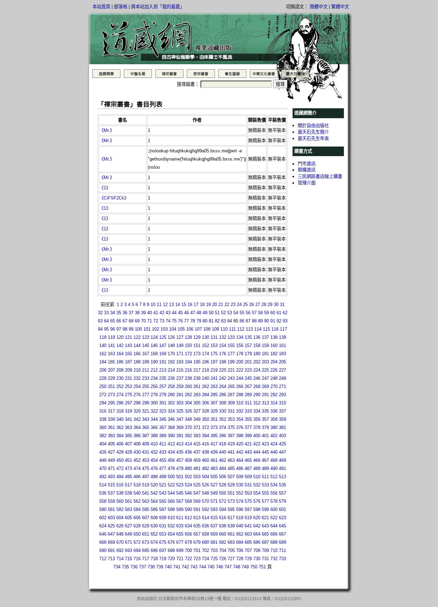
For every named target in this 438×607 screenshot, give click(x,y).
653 (162, 534)
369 (179, 427)
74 (168, 320)
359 (282, 419)
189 (145, 361)
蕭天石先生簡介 (313, 132)
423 (265, 443)
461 (214, 460)
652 (154, 534)
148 (171, 345)
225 (265, 370)
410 (154, 443)
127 (179, 337)
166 (137, 353)
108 (206, 329)
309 (231, 402)
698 (171, 550)
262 (205, 386)
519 (145, 484)
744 (202, 566)
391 (179, 435)
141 (111, 345)
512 (274, 476)
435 (179, 452)
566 (171, 501)
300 (154, 402)
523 (179, 484)
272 (102, 394)
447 (282, 452)
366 (154, 427)
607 (145, 517)
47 (192, 312)
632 (171, 525)
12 (165, 304)
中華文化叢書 (264, 74)
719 (162, 558)
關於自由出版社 (313, 125)
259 (179, 386)
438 (205, 452)
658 (205, 534)
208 (120, 370)
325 (179, 411)
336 (274, 411)
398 (239, 435)
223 (248, 370)
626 (120, 525)
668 (102, 542)
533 (265, 484)
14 (177, 304)
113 (249, 329)
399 (248, 435)
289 (248, 394)
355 (248, 419)
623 (282, 517)
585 (145, 509)
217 (197, 370)
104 (172, 329)
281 (179, 394)
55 (242, 312)
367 (162, 427)
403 (282, 435)
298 (137, 402)
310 (239, 402)
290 (256, 394)
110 (224, 329)
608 (154, 517)
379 (265, 427)
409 (145, 443)
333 (248, 411)
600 (274, 509)
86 (242, 320)
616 (222, 517)
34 (112, 312)
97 (118, 329)
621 (265, 517)
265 (231, 386)
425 (282, 443)
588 (171, 509)
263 (214, 386)
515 (111, 484)
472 (120, 468)
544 (171, 493)
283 (197, 394)
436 (188, 452)
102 (155, 329)
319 (128, 411)
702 (205, 550)
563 (145, 501)
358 (274, 419)
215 (179, 370)
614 (205, 517)
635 (197, 525)
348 (188, 419)
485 (231, 468)
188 (137, 361)
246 (256, 378)
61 (278, 312)
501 (179, 476)
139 (282, 337)
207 (111, 370)
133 (231, 337)
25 (245, 304)
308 (222, 402)
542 (154, 493)
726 (222, 558)
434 (171, 452)
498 (154, 476)
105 (181, 329)
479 (179, 468)
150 (188, 345)
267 (248, 386)
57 (254, 312)
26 (251, 304)
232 (137, 378)
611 (179, 517)
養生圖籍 (232, 74)
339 (111, 419)
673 (145, 542)
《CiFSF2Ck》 (114, 198)
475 (145, 468)
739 (159, 566)
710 (274, 550)
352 (222, 419)
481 (197, 468)
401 (265, 435)
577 (265, 501)
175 (214, 353)
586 (154, 509)
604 (120, 517)
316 (102, 411)
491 (282, 468)
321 (145, 411)
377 (248, 427)
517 (128, 484)
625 (111, 525)
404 (102, 443)
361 (111, 427)
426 (102, 452)
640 (239, 525)
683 (231, 542)
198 (222, 361)
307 (214, 402)
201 (248, 361)
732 (274, 558)
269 (265, 386)
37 (131, 312)
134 (239, 337)
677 (179, 542)
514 (102, 484)
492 (102, 476)
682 (222, 542)
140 (102, 345)
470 (102, 468)
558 (102, 501)
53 (229, 312)
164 (120, 353)
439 (214, 452)
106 (189, 329)
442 (239, 452)
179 (248, 353)
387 (145, 435)
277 (145, 394)
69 (137, 320)
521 (162, 484)
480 (188, 468)
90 (266, 320)
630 (154, 525)
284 (205, 394)
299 (145, 402)
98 (125, 329)
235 (162, 378)
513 (282, 476)
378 (256, 427)
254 (137, 386)
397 (231, 435)
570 (205, 501)
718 (154, 558)
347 (179, 419)
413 (179, 443)
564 (154, 501)
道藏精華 (106, 74)
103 (164, 329)
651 (145, 534)
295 (111, 402)
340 (120, 419)
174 (205, 353)
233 (145, 378)
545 (179, 493)
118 (102, 337)
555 (265, 493)
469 (282, 460)
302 (171, 402)
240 (205, 378)
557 (282, 493)
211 (145, 370)
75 (174, 320)
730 (256, 558)
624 (102, 525)
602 (102, 517)
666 (274, 534)
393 (197, 435)
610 (171, 517)
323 (162, 411)
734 (116, 566)
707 (248, 550)
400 (256, 435)
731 (265, 558)
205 (282, 361)
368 (171, 427)
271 (282, 386)
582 (120, 509)
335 (265, 411)
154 (222, 345)
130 (205, 337)
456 (171, 460)
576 (256, 501)
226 (274, 370)
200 (239, 361)
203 (265, 361)
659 (214, 534)
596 (239, 509)
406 (120, 443)
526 (205, 484)
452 (137, 460)
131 (214, 337)
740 (168, 566)
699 (179, 550)
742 (185, 566)
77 (186, 320)
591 (197, 509)
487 (248, 468)
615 (214, 517)
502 (188, 476)
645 (282, 525)
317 (111, 411)
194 (188, 361)
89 (260, 320)
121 (128, 337)
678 (188, 542)
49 (205, 312)
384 (120, 435)
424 (274, 443)
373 (214, 427)
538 (120, 493)
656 (188, 534)
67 (125, 320)
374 (222, 427)
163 (111, 353)
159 (265, 345)
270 (274, 386)
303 (179, 402)
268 (256, 386)
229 (111, 378)
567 (179, 501)
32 (100, 312)
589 (179, 509)
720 (171, 558)
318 (120, 411)
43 (168, 312)
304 (188, 402)
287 (231, 394)
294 (102, 402)
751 (262, 566)
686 (256, 542)
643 (265, 525)
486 (239, 468)
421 (248, 443)
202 (256, 361)
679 (197, 542)
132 (222, 337)
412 (171, 443)
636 (205, 525)
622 (274, 517)
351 (214, 419)
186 (120, 361)
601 (282, 509)
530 (239, 484)
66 (118, 320)
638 (222, 525)
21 (220, 304)
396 (222, 435)
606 (137, 517)
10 (153, 304)
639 (231, 525)
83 (223, 320)
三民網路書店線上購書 (320, 176)
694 (137, 550)
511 (265, 476)
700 (188, 550)
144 (137, 345)
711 (282, 550)
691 (111, 550)
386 (137, 435)
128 (188, 337)
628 (137, 525)
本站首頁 (101, 6)
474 (137, 468)
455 (162, 460)
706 (239, 550)
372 (205, 427)
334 (256, 411)
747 (228, 566)
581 (111, 509)
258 (171, 386)
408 (137, 443)
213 (162, 370)
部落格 (120, 6)
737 (142, 566)
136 (256, 337)
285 (214, 394)
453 (145, 460)
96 (112, 329)
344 (154, 419)
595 (231, 509)
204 (274, 361)
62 (285, 312)
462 (222, 460)
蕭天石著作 (295, 74)
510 (256, 476)
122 (137, 337)
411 (162, 443)
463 (231, 460)
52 (223, 312)
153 (214, 345)
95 (106, 329)
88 (254, 320)
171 (179, 353)
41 (155, 312)
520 (154, 484)
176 (222, 353)
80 (205, 320)
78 (192, 320)
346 (171, 419)
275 (128, 394)
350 (205, 419)
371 (197, 427)
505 (214, 476)
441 (231, 452)
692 (120, 550)
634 (188, 525)
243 (231, 378)
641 (248, 525)
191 (162, 361)
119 (111, 337)
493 (111, 476)
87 (248, 320)
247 (265, 378)
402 (274, 435)
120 (120, 337)
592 (205, 509)
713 (111, 558)
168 (154, 353)
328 (205, 411)
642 (256, 525)
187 (128, 361)
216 (188, 370)
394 (205, 435)
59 (266, 312)
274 (120, 394)
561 (128, 501)
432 (154, 452)
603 (111, 517)
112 (240, 329)
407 (128, 443)
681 (214, 542)
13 (171, 304)
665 (265, 534)
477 (162, 468)
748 (236, 566)
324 (171, 411)
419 (231, 443)
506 (222, 476)
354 (239, 419)
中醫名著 (137, 74)
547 (197, 493)
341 (128, 419)
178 (239, 353)
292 (274, 394)
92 (278, 320)
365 (145, 427)
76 (180, 320)
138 (274, 337)
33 (106, 312)
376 (239, 427)
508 (239, 476)
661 (231, 534)
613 (197, 517)
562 (137, 501)
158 (256, 345)
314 (274, 402)
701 (197, 550)
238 (188, 378)
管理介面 (306, 182)
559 (111, 501)
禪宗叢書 (169, 74)
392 (188, 435)
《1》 (105, 187)
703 (214, 550)
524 (188, 484)
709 (265, 550)
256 (154, 386)
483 (214, 468)
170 (171, 353)
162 (102, 353)
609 (162, 517)
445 (265, 452)
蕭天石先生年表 (313, 138)
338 (102, 419)
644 (274, 525)
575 (248, 501)
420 (239, 443)
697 (162, 550)
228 (102, 378)
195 (197, 361)
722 (188, 558)
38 (137, 312)
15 (183, 304)
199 (231, 361)
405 (111, 443)
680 (205, 542)
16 (190, 304)
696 (154, 550)
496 (137, 476)
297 (128, 402)
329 (214, 411)
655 (179, 534)
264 (222, 386)
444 (256, 452)
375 (231, 427)
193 (179, 361)
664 (256, 534)
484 (222, 468)
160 (274, 345)
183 (282, 353)
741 (176, 566)
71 (149, 320)
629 (145, 525)
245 (248, 378)
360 (102, 427)
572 (222, 501)
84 (229, 320)
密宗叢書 (200, 74)
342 (137, 419)
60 (272, 312)
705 (231, 550)
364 (137, 427)
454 (154, 460)
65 (112, 320)
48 (198, 312)
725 (214, 558)
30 (276, 304)
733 (282, 558)
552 (239, 493)
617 (231, 517)
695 (145, 550)
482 (205, 468)
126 (171, 337)
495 (128, 476)
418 (222, 443)
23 (233, 304)
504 (205, 476)
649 (128, 534)
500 (171, 476)
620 (256, 517)
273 (111, 394)
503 (197, 476)
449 (111, 460)
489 (265, 468)
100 (138, 329)
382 (102, 435)
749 (245, 566)
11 (159, 304)
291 (265, 394)
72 (155, 320)
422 (256, 443)
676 (171, 542)
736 (134, 566)
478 (171, 468)
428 (120, 452)
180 (256, 353)
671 (128, 542)
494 (120, 476)
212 (154, 370)
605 (128, 517)
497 (145, 476)
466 (256, 460)
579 (282, 501)
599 (265, 509)
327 (197, 411)
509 (248, 476)
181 (265, 353)
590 (188, 509)
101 (147, 329)
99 (131, 329)
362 (120, 427)
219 (214, 370)
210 (137, 370)
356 (256, 419)
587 (162, 509)
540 (137, 493)
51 (217, 312)
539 (128, 493)
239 (197, 378)
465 (248, 460)
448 (102, 460)
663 (248, 534)
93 (285, 320)
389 (162, 435)
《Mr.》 (106, 130)
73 (161, 320)
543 (162, 493)
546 (188, 493)
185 (111, 361)
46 (186, 312)
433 (162, 452)
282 (188, 394)
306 (205, 402)
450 (120, 460)
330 (222, 411)
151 (197, 345)
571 (214, 501)
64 (106, 320)
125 (162, 337)
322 (154, 411)
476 (154, 468)
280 (171, 394)
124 (154, 337)
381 (282, 427)
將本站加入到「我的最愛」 (157, 6)
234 (154, 378)
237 (179, 378)
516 (120, 484)
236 (171, 378)
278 (154, 394)
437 (197, 452)
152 (205, 345)
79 (198, 320)
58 (260, 312)
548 (205, 493)
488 (256, 468)
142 (120, 345)
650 (137, 534)
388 (154, 435)
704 (222, 550)
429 (128, 452)
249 (282, 378)
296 (120, 402)
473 (128, 468)
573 (231, 501)
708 (256, 550)
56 (248, 312)
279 (162, 394)
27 (257, 304)
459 (197, 460)
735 (125, 566)
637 (214, 525)
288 (239, 394)
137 (265, 337)
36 (125, 312)
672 (137, 542)
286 (222, 394)
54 (235, 312)
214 (171, 370)
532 (256, 484)
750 (253, 566)
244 (239, 378)
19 (208, 304)
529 (231, 484)
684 (239, 542)
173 (197, 353)
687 (265, 542)
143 (128, 345)
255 (145, 386)
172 (188, 353)
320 (137, 411)
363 (128, 427)
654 (171, 534)
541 (145, 493)
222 (239, 370)
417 (214, 443)
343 (145, 419)
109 (215, 329)
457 (179, 460)
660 (222, 534)
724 (205, 558)
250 (102, 386)
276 (137, 394)
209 (128, 370)
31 (282, 304)
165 (128, 353)
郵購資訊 (306, 170)
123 (145, 337)
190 (154, 361)
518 (137, 484)
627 (128, 525)
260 (188, 386)
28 (263, 304)
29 (270, 304)
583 (128, 509)
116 (275, 329)
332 (239, 411)
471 (111, 468)
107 (198, 329)
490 (274, 468)
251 (111, 386)
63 (100, 320)
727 (231, 558)
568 (188, 501)
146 (154, 345)
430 (137, 452)
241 (214, 378)
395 (214, 435)
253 (128, 386)
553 (248, 493)
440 (222, 452)
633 (179, 525)
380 (274, 427)
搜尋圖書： (188, 84)
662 (239, 534)
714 (120, 558)
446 (274, 452)
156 (239, 345)
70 (143, 320)
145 (145, 345)
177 (231, 353)
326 (188, 411)
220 (222, 370)
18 (202, 304)
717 (145, 558)
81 (211, 320)
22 (226, 304)
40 (149, 312)
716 (137, 558)
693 (128, 550)
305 (197, 402)
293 (282, 394)
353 (231, 419)
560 (120, 501)
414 (188, 443)
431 (145, 452)
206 (102, 370)
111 (232, 329)
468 (274, 460)
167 (145, 353)
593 (214, 509)
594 (222, 509)
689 (282, 542)
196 (205, 361)
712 (102, 558)
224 (256, 370)
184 (102, 361)
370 (188, 427)
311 (248, 402)
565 (162, 501)
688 (274, 542)
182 (274, 353)
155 (231, 345)
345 (162, 419)
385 (128, 435)
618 (239, 517)
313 (265, 402)
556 (274, 493)
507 (231, 476)
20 (214, 304)
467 (265, 460)
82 (217, 320)
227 (282, 370)
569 (197, 501)
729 (248, 558)
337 (282, 411)
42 (161, 312)
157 (248, 345)
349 (197, 419)
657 (197, 534)
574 (239, 501)
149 (179, 345)
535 (282, 484)
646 (102, 534)
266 (239, 386)
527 (214, 484)
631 (162, 525)
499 (162, 476)
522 (171, 484)
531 (248, 484)
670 (120, 542)
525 (197, 484)
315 (282, 402)
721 (179, 558)
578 (274, 501)
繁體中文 (340, 6)
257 (162, 386)
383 (111, 435)
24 (239, 304)
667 (282, 534)
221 (231, 370)
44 (174, 312)
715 (128, 558)
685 (248, 542)
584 (137, 509)
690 (102, 550)
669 (111, 542)
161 (282, 345)
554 (256, 493)
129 (197, 337)
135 (248, 337)
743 (193, 566)
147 (162, 345)
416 (205, 443)
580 (102, 509)
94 (100, 329)
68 (131, 320)
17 (196, 304)
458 (188, 460)
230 (120, 378)
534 (274, 484)
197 (214, 361)
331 (231, 411)
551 (231, 493)
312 (256, 402)
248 (274, 378)
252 (120, 386)
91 (272, 320)
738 (151, 566)
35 (118, 312)
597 (248, 509)
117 (283, 329)
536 (102, 493)
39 (143, 312)
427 (111, 452)
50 (211, 312)
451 (128, 460)
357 (265, 419)
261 (197, 386)
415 (197, 443)
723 (197, 558)
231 (128, 378)
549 (214, 493)
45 (180, 312)
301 (162, 402)
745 (211, 566)
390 (171, 435)
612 (188, 517)
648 (120, 534)
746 (219, 566)
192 (171, 361)
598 (256, 509)
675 (162, 542)
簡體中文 (318, 6)
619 (248, 517)
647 (111, 534)
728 (239, 558)
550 (222, 493)
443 (248, 452)
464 (239, 460)
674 (154, 542)
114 (257, 329)
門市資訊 (306, 163)
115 (266, 329)
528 (222, 484)
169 (162, 353)
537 (111, 493)
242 (222, 378)
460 (205, 460)
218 (205, 370)
